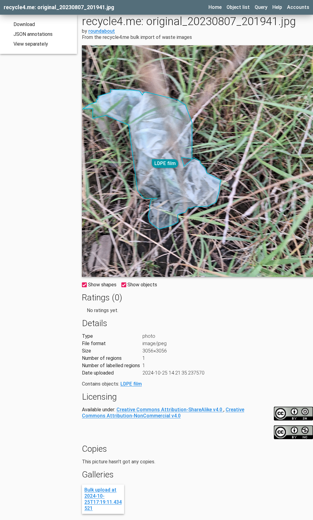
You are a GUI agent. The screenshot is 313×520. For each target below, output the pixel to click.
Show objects (142, 285)
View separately (30, 44)
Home (215, 7)
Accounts (298, 7)
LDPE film (165, 163)
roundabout (101, 31)
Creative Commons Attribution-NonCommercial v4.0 (163, 413)
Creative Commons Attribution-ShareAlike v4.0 (169, 410)
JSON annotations (33, 34)
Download (24, 24)
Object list (238, 7)
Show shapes (102, 285)
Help (277, 7)
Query (261, 7)
